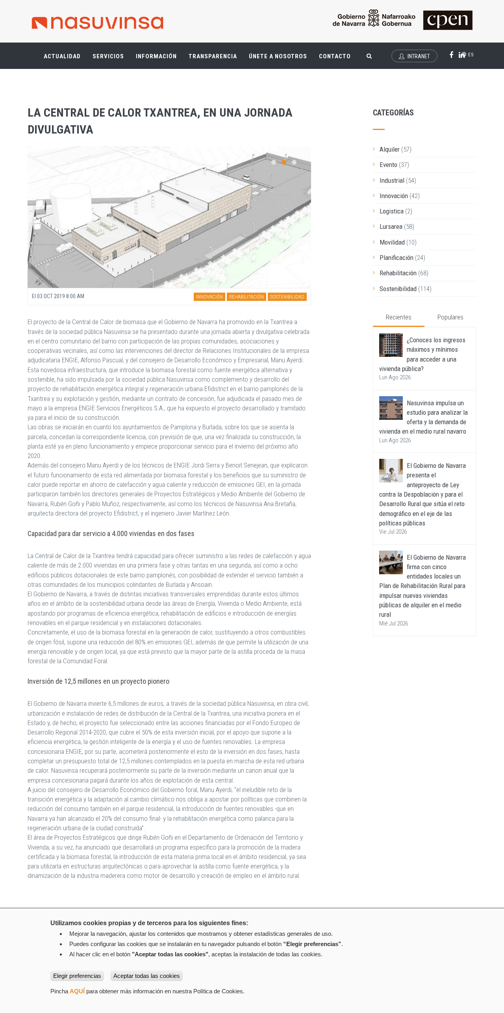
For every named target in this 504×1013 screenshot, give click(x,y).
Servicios (111, 60)
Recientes (398, 317)
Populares (450, 317)
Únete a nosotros (278, 56)
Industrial (392, 180)
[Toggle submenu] (75, 52)
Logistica (392, 211)
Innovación (209, 297)
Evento (388, 165)
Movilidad (392, 242)
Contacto (335, 56)
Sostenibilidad (287, 297)
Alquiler (390, 149)
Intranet (418, 56)
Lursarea (391, 226)
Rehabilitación (246, 297)
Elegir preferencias (77, 975)
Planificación (396, 258)
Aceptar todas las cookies (146, 975)
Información (156, 56)
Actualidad (65, 60)
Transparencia (216, 60)
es (470, 55)
